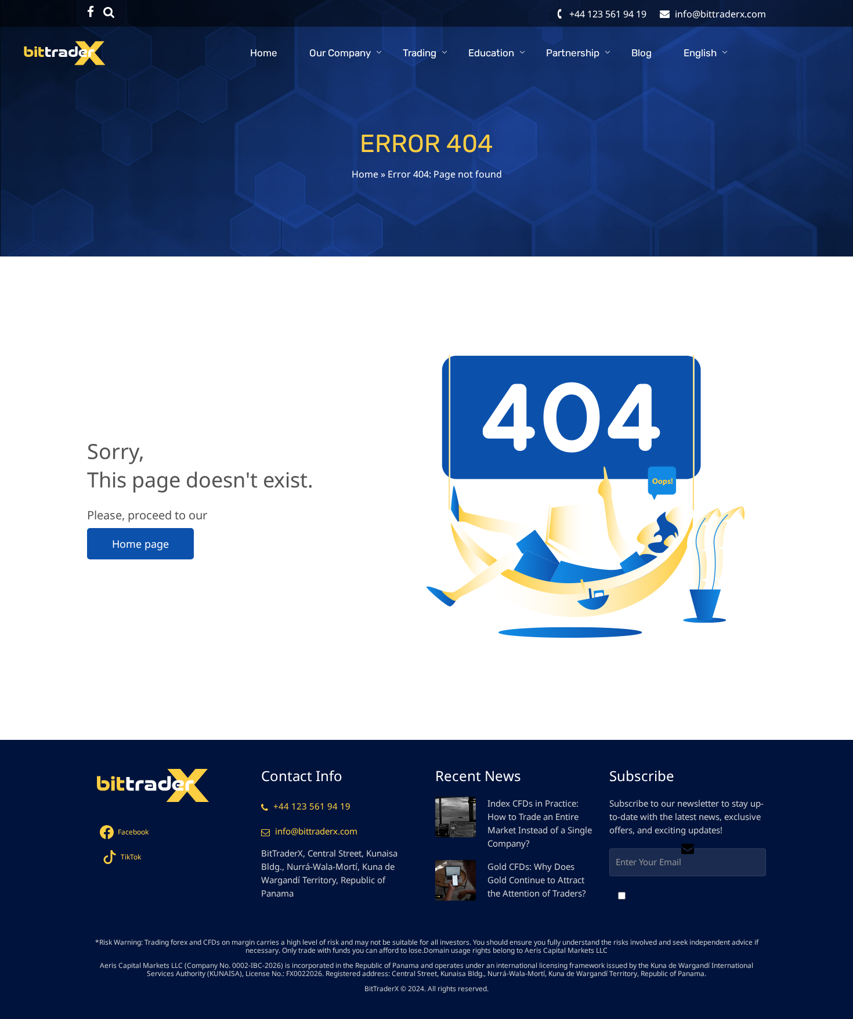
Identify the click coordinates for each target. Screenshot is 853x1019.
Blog (641, 53)
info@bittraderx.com (316, 831)
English (700, 53)
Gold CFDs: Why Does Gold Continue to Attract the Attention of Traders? (536, 880)
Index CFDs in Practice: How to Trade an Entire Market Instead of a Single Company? (539, 823)
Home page (140, 544)
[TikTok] (109, 12)
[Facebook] (90, 12)
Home (263, 53)
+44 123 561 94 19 (311, 806)
